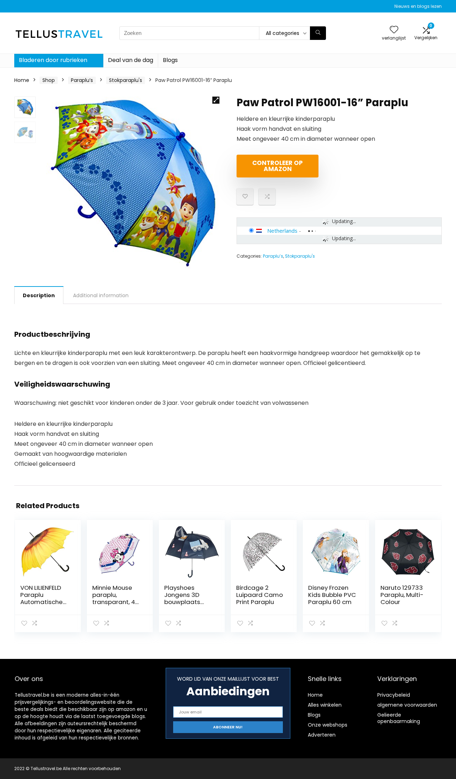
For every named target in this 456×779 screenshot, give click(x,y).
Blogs (170, 60)
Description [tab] (39, 295)
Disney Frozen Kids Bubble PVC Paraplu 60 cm (332, 594)
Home (21, 80)
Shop (48, 80)
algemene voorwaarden (407, 704)
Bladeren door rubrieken (53, 60)
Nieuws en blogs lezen (418, 6)
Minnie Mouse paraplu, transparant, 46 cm (115, 598)
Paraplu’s (82, 80)
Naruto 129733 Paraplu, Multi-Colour (402, 594)
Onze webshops (327, 724)
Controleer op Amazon (277, 166)
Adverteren (322, 734)
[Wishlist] (394, 30)
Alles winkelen (325, 704)
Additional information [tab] (101, 295)
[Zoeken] (318, 33)
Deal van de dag (130, 60)
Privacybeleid (393, 694)
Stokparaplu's (125, 80)
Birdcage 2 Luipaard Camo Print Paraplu (259, 594)
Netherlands (282, 230)
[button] (215, 100)
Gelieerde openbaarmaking (398, 718)
